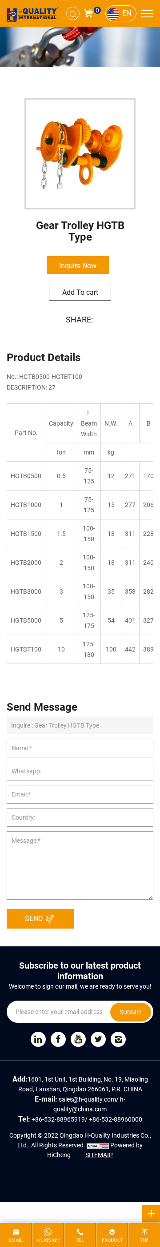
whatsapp (48, 1240)
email (16, 1240)
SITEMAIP (99, 1154)
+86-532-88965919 (58, 1119)
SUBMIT (131, 1012)
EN (126, 12)
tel (80, 1240)
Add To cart (80, 292)
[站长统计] (98, 1145)
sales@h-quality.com (87, 1099)
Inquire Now (77, 265)
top (144, 1240)
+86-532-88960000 (115, 1119)
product (112, 1240)
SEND (35, 918)
